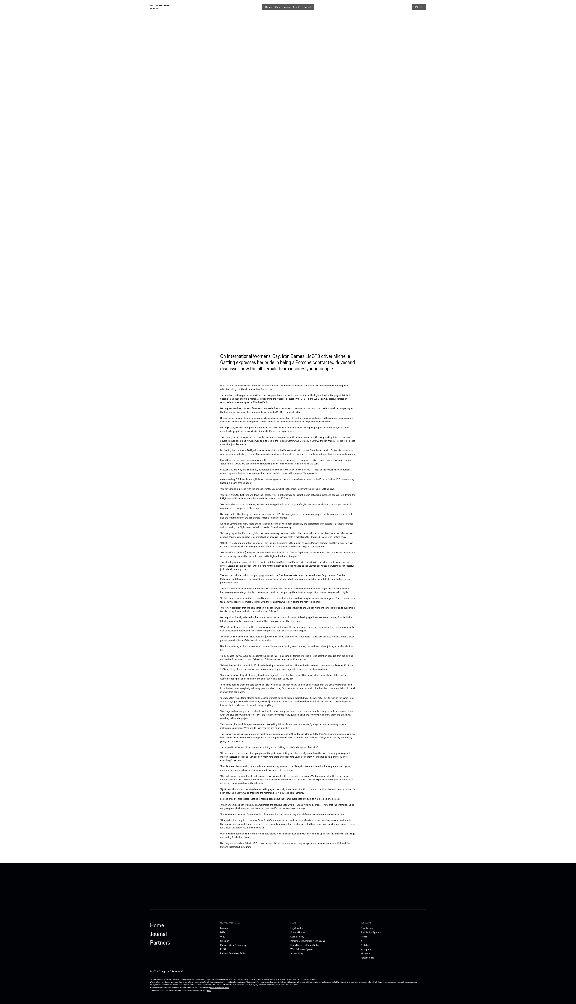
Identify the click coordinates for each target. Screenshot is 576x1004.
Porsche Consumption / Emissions (307, 941)
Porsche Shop (367, 957)
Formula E (225, 928)
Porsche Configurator (371, 932)
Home (157, 925)
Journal (307, 7)
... (386, 29)
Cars (277, 7)
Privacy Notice (297, 932)
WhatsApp (366, 953)
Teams (286, 7)
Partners (160, 942)
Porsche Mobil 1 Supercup (233, 945)
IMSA (222, 932)
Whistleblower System (301, 949)
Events (296, 7)
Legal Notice (296, 928)
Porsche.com (367, 928)
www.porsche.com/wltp (219, 987)
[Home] (160, 7)
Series (268, 7)
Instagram (366, 949)
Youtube (365, 945)
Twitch (364, 936)
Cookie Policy (297, 936)
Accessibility (296, 953)
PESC (223, 949)
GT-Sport (225, 941)
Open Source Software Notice (305, 945)
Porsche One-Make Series (233, 953)
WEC (222, 936)
